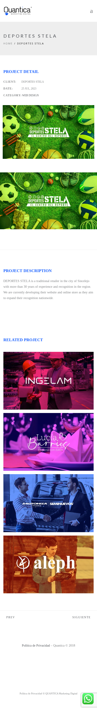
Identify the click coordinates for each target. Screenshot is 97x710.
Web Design (30, 95)
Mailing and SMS (23, 364)
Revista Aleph (24, 542)
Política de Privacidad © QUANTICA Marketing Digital (48, 693)
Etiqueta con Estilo (31, 420)
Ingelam (19, 359)
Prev (10, 617)
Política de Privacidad (36, 645)
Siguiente (81, 617)
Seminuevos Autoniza (33, 481)
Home (8, 43)
